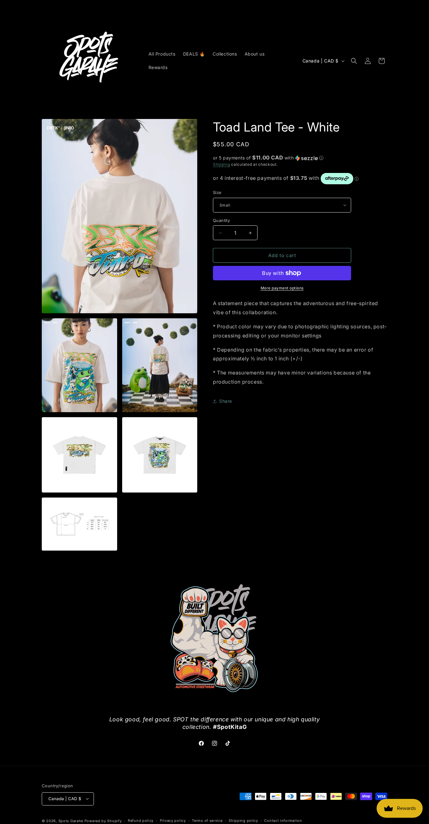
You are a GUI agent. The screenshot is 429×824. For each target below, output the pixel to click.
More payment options (282, 288)
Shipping (221, 164)
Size (217, 192)
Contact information (283, 820)
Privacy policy (173, 820)
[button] (354, 61)
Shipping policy (243, 820)
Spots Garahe (70, 820)
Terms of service (207, 820)
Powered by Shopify (103, 820)
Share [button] (225, 401)
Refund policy (141, 820)
